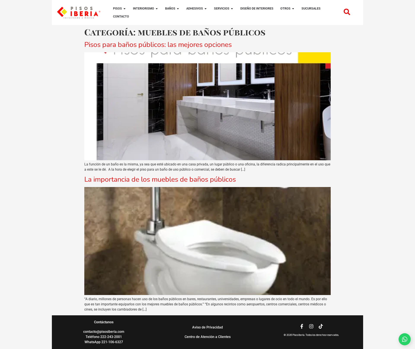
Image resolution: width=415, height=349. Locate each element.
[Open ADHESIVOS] (205, 8)
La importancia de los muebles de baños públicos (160, 179)
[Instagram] (311, 326)
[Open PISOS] (124, 8)
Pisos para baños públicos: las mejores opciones (158, 44)
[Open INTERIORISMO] (156, 8)
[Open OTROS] (293, 8)
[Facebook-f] (301, 326)
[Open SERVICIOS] (231, 8)
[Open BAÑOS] (177, 8)
